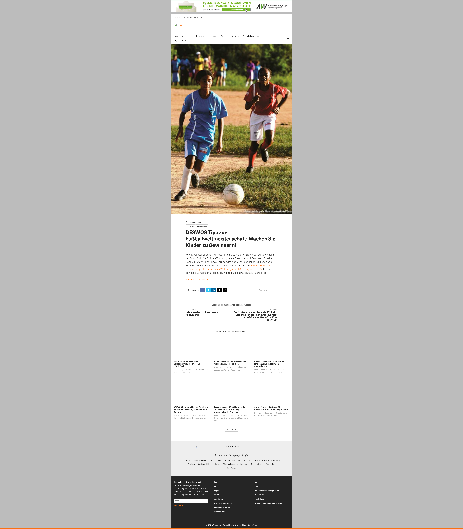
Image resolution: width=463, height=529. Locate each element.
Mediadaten (259, 499)
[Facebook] (202, 290)
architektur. (219, 499)
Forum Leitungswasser (223, 503)
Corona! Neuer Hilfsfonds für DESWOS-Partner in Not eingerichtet (271, 408)
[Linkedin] (213, 290)
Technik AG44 (201, 226)
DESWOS (190, 226)
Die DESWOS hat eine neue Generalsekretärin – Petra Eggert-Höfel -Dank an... (189, 363)
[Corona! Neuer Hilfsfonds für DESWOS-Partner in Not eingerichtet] (272, 393)
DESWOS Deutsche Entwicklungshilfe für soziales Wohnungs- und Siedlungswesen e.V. (228, 267)
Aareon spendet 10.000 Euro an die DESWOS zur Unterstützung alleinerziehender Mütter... (229, 409)
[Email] (219, 290)
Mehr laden (230, 429)
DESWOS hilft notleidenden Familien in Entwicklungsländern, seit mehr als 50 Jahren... (191, 409)
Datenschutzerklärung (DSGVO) (267, 490)
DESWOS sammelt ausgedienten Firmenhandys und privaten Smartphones (269, 363)
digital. (217, 490)
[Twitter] (208, 290)
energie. (217, 495)
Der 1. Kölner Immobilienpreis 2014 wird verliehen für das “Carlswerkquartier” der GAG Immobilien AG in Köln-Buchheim (255, 316)
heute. (217, 482)
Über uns (258, 482)
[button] (288, 38)
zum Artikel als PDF (197, 279)
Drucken (263, 290)
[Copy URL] (225, 290)
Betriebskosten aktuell (223, 507)
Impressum (259, 495)
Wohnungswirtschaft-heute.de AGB (269, 503)
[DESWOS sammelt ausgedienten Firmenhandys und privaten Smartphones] (272, 347)
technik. (217, 486)
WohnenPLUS (219, 512)
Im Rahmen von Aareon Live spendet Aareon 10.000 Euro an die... (230, 362)
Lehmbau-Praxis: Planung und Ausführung (202, 313)
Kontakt (258, 486)
